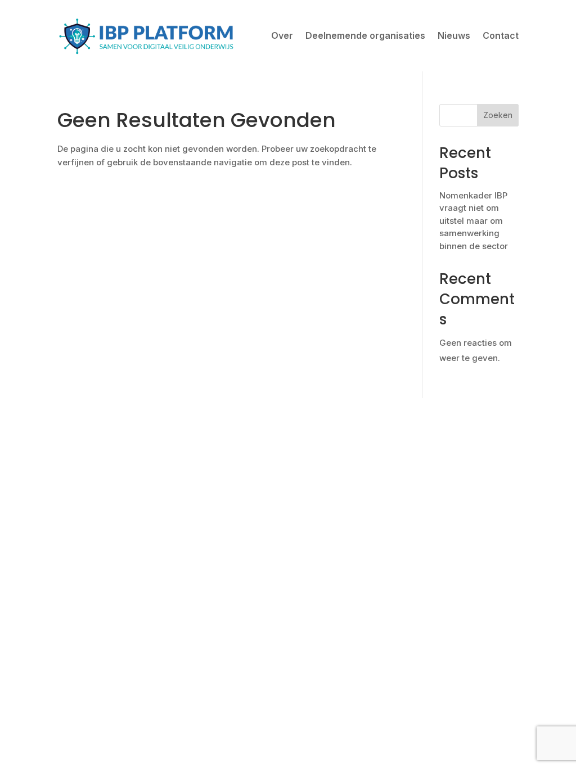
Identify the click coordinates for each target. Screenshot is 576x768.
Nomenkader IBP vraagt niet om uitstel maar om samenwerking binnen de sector (473, 220)
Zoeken (497, 115)
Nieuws (454, 35)
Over (282, 35)
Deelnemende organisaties (365, 35)
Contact (501, 35)
